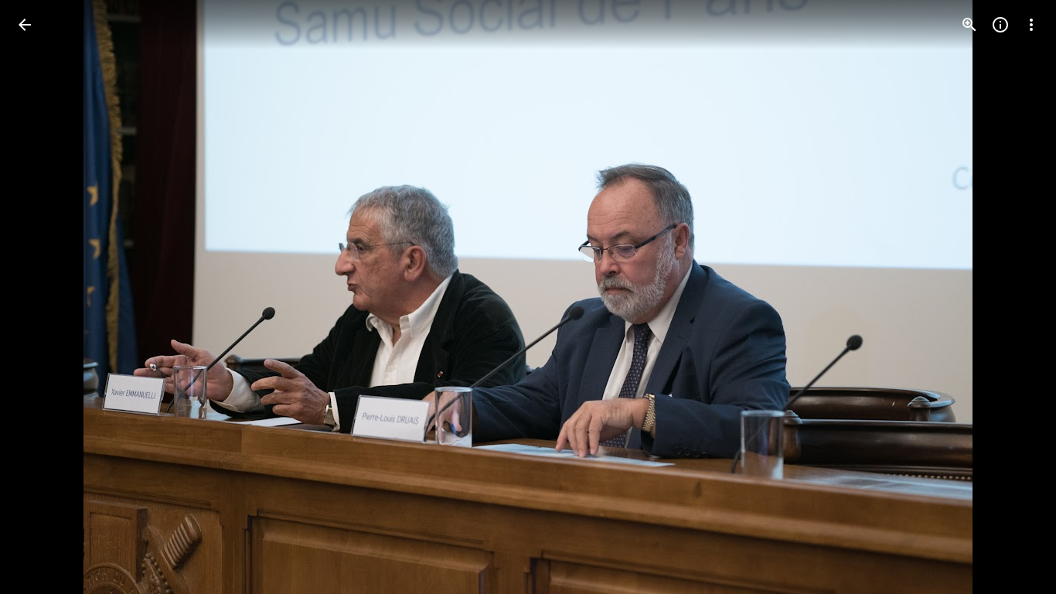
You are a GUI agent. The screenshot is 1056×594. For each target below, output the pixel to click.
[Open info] (1000, 24)
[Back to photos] (24, 24)
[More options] (1031, 24)
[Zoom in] (969, 24)
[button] (43, 297)
